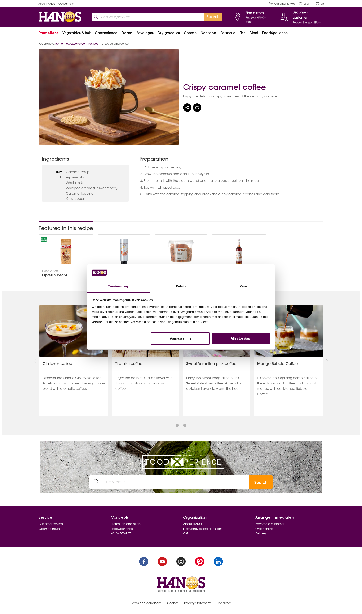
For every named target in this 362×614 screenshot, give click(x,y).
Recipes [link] (93, 43)
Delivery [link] (261, 533)
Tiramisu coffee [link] (128, 363)
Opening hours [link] (49, 529)
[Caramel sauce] (124, 251)
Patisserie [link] (227, 32)
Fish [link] (242, 32)
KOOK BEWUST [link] (121, 533)
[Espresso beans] (66, 251)
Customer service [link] (285, 3)
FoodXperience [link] (275, 32)
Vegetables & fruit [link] (76, 32)
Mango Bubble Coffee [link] (277, 363)
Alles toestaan (241, 338)
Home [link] (59, 43)
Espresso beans (54, 275)
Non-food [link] (208, 32)
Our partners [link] (66, 3)
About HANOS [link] (46, 3)
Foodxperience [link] (75, 43)
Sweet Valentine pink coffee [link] (211, 363)
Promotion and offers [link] (125, 524)
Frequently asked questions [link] (202, 529)
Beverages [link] (145, 32)
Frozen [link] (127, 32)
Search (260, 482)
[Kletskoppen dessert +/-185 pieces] (181, 251)
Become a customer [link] (269, 524)
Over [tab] (243, 286)
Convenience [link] (106, 32)
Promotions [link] (48, 32)
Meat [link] (254, 32)
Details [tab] (181, 286)
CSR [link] (186, 533)
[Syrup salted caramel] (239, 251)
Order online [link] (264, 529)
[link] (304, 3)
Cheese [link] (190, 32)
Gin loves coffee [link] (57, 363)
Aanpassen (178, 338)
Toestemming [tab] (118, 286)
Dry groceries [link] (169, 32)
